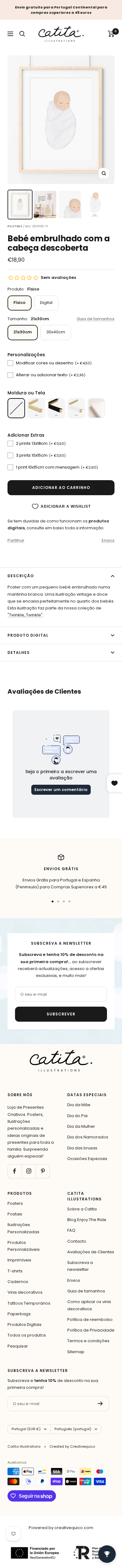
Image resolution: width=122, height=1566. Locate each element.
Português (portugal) (72, 1428)
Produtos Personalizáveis (24, 1246)
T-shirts (15, 1271)
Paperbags (19, 1314)
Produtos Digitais (25, 1324)
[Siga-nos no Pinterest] (43, 1171)
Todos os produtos (27, 1335)
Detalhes (19, 652)
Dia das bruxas (82, 1148)
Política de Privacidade (90, 1330)
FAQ (71, 1230)
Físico (19, 302)
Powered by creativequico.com (61, 1528)
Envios (108, 540)
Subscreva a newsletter (80, 1266)
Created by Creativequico (72, 1446)
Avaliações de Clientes (90, 1252)
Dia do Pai (77, 1116)
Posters (15, 1203)
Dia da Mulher (81, 1126)
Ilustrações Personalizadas (23, 1228)
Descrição (21, 575)
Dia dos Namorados (87, 1137)
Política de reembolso (90, 1319)
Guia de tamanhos (95, 319)
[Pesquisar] (22, 34)
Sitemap (75, 1352)
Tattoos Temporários (29, 1303)
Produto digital (28, 635)
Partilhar (16, 540)
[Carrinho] (111, 34)
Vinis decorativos (25, 1292)
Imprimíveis (19, 1260)
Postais (15, 1214)
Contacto (76, 1241)
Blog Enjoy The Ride (86, 1220)
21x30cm (22, 332)
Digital (46, 302)
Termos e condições (88, 1341)
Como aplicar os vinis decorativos (89, 1305)
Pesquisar (18, 1346)
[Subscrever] (100, 1403)
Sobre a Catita (82, 1209)
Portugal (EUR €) (26, 1428)
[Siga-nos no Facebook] (15, 1171)
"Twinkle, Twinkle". (25, 615)
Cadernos (18, 1282)
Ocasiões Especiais (87, 1159)
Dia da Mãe (78, 1105)
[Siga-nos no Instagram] (29, 1171)
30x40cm (55, 332)
